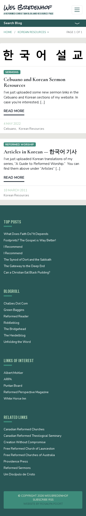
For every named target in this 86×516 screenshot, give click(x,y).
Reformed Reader (16, 317)
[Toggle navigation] (77, 9)
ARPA (8, 379)
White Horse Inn (15, 399)
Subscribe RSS (43, 500)
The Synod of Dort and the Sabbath (27, 260)
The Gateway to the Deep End (24, 266)
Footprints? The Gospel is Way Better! (30, 240)
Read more (14, 111)
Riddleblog (11, 323)
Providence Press (16, 462)
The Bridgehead (15, 329)
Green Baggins (14, 310)
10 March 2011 (15, 190)
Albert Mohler (13, 373)
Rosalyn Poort (51, 504)
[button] (48, 32)
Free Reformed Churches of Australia (29, 455)
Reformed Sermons (17, 468)
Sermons (12, 72)
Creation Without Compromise (25, 442)
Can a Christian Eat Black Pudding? (27, 273)
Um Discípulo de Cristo (19, 475)
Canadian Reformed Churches (24, 429)
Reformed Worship (19, 144)
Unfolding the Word (17, 342)
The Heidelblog (14, 336)
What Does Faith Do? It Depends (26, 234)
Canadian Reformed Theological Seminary (32, 436)
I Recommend (13, 247)
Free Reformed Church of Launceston (29, 449)
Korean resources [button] (32, 32)
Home (8, 32)
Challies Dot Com (16, 304)
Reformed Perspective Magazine (26, 392)
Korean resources (31, 129)
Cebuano (10, 129)
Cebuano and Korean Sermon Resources (34, 82)
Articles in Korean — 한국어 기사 (40, 152)
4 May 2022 (12, 124)
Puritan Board (13, 386)
